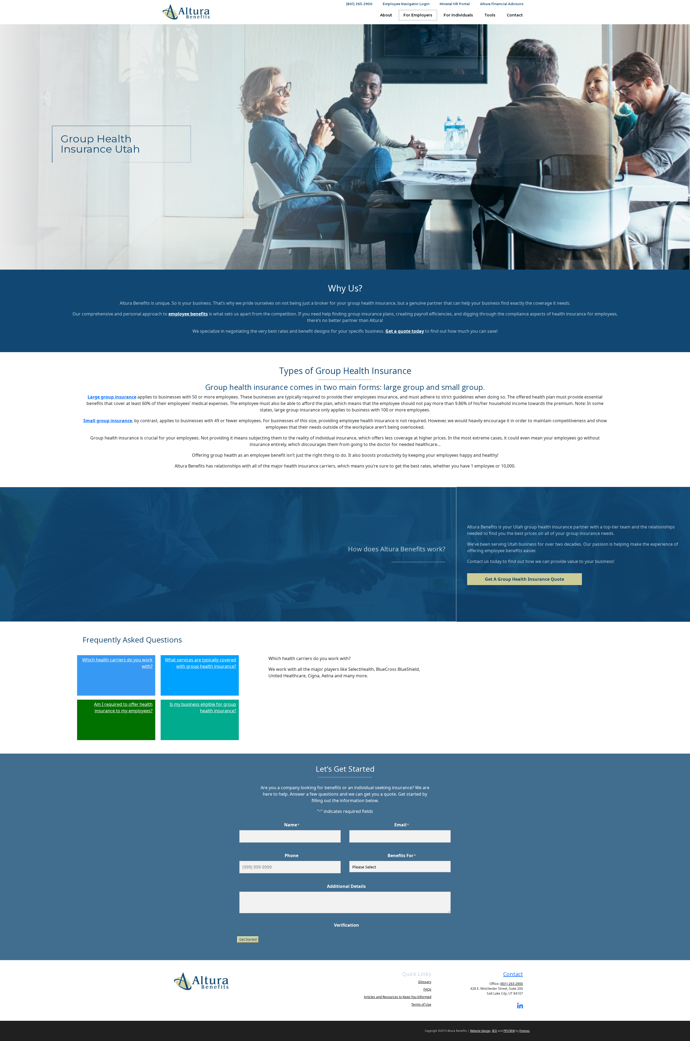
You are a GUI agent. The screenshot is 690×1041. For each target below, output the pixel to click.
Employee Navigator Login (406, 4)
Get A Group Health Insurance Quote (524, 579)
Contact (515, 15)
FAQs (427, 989)
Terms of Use (421, 1004)
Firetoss (524, 1031)
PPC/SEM (509, 1031)
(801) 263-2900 (359, 4)
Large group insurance (112, 397)
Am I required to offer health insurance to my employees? (123, 707)
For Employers (417, 15)
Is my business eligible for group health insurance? (203, 707)
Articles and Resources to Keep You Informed (397, 997)
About (386, 15)
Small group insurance (107, 421)
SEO (494, 1031)
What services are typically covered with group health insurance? (200, 663)
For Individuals (458, 15)
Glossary (424, 982)
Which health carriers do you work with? (117, 663)
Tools (489, 15)
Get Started (248, 939)
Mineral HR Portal (455, 4)
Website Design (480, 1031)
